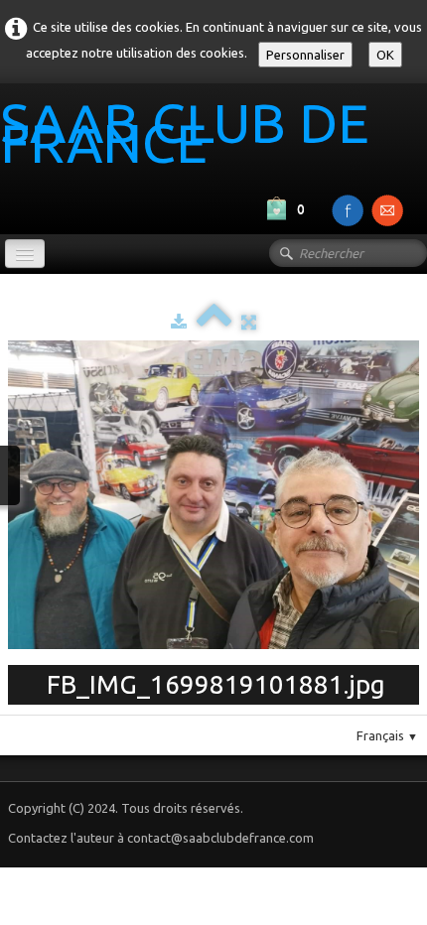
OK (385, 55)
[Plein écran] (248, 322)
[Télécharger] (179, 322)
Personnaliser (305, 55)
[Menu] (25, 253)
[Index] (214, 322)
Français (387, 735)
